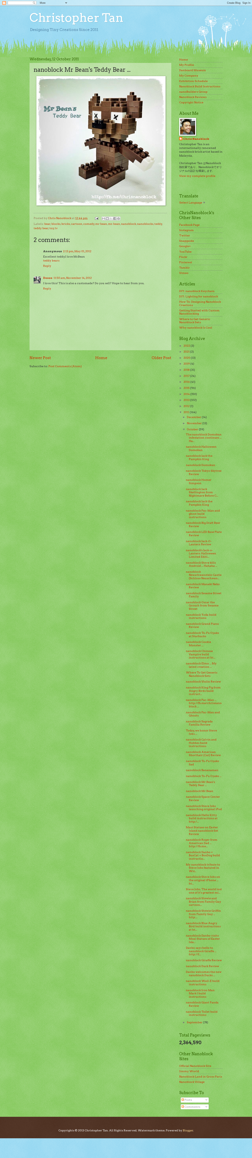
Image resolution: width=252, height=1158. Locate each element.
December (194, 417)
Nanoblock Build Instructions (199, 86)
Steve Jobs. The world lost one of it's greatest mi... (204, 891)
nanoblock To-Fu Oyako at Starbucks (202, 634)
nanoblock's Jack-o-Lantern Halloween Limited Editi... (201, 553)
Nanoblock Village (192, 1081)
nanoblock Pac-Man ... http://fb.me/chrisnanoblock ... (204, 703)
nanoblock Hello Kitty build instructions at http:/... (202, 818)
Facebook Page (189, 224)
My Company (188, 75)
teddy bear (41, 228)
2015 (186, 387)
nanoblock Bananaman (202, 770)
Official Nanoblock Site (195, 1065)
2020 (187, 357)
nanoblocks (145, 223)
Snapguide (186, 240)
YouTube (185, 251)
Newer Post (40, 357)
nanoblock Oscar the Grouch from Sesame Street (202, 605)
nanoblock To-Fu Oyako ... (203, 776)
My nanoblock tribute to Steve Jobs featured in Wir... (203, 868)
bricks (65, 223)
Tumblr (184, 267)
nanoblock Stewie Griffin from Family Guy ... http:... (203, 914)
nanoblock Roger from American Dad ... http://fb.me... (201, 843)
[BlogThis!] (107, 218)
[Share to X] (111, 218)
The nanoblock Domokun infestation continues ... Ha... (203, 438)
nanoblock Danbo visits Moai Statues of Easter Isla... (203, 939)
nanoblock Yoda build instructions (201, 616)
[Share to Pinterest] (118, 218)
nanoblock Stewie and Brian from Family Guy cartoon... (203, 901)
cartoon (76, 223)
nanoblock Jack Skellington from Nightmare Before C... (202, 492)
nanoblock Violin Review (203, 681)
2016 (186, 381)
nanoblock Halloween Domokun (201, 448)
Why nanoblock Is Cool (195, 327)
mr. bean (114, 223)
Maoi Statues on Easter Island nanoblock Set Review (202, 830)
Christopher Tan (76, 17)
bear (47, 223)
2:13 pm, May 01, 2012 (77, 251)
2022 (187, 345)
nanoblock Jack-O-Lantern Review (199, 543)
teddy (158, 223)
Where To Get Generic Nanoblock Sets (202, 674)
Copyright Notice (191, 102)
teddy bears (51, 260)
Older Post (161, 357)
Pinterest (185, 262)
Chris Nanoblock (196, 138)
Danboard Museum (192, 70)
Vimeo (183, 273)
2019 (186, 363)
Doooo (47, 277)
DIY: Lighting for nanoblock (198, 296)
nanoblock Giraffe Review (204, 960)
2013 (186, 400)
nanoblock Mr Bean (199, 791)
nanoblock (128, 223)
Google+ (185, 246)
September (195, 1022)
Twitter (184, 235)
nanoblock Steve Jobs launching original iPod (204, 807)
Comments (192, 1106)
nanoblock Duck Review (202, 966)
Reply (47, 265)
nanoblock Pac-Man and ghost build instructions (203, 514)
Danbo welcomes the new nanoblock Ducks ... (203, 973)
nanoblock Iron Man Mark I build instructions (200, 993)
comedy (88, 223)
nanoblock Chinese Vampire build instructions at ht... (200, 654)
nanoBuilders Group (193, 91)
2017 (186, 375)
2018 (186, 369)
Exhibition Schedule (193, 81)
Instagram (186, 230)
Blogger (188, 1130)
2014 (186, 394)
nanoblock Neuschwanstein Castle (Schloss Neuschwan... (203, 575)
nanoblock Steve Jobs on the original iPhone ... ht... (203, 880)
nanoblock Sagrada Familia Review (199, 723)
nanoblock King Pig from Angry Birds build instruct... (203, 691)
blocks (55, 223)
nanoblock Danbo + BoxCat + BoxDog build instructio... (203, 855)
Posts (188, 1099)
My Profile (186, 64)
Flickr (183, 257)
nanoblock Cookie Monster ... (198, 643)
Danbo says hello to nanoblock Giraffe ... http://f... (201, 951)
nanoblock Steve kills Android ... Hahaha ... (201, 564)
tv (56, 228)
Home (101, 357)
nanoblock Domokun (200, 465)
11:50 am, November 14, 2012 (73, 277)
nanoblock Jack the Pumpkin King (199, 457)
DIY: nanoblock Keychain (197, 291)
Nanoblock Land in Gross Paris (200, 1076)
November (194, 423)
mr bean (101, 223)
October (193, 429)
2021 (186, 351)
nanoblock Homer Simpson (198, 481)
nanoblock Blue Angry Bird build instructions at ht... (203, 926)
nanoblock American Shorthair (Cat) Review (203, 753)
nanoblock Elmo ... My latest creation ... (201, 665)
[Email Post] (96, 218)
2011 (186, 412)
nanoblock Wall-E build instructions (203, 982)
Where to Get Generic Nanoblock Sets (194, 321)
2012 (186, 406)
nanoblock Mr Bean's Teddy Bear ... (200, 783)
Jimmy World (189, 1071)
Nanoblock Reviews (193, 97)
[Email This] (104, 218)
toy (51, 228)
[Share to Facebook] (115, 218)
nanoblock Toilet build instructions (202, 1013)
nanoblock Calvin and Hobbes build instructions (201, 743)
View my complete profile (197, 175)
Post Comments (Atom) (65, 366)
